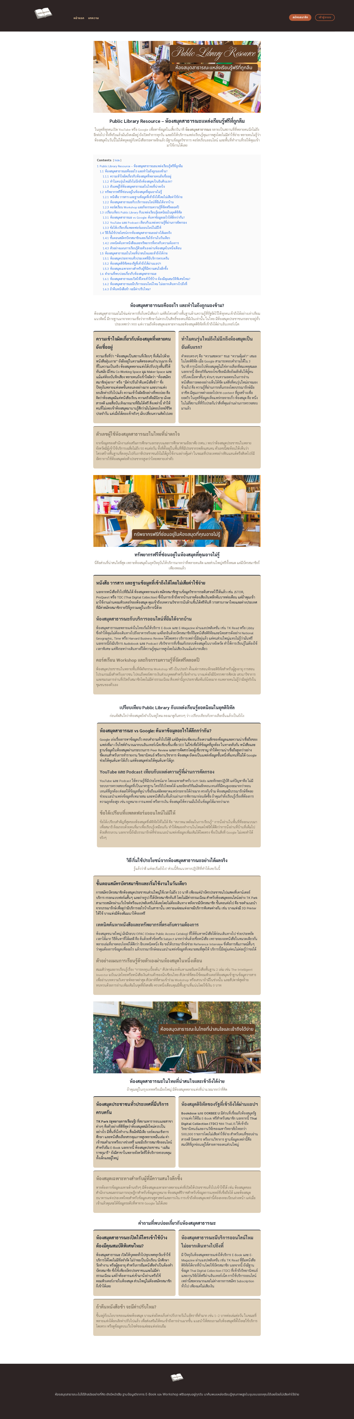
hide (117, 160)
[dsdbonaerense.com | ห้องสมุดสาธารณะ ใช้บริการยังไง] (43, 16)
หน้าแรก (79, 18)
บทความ (93, 18)
